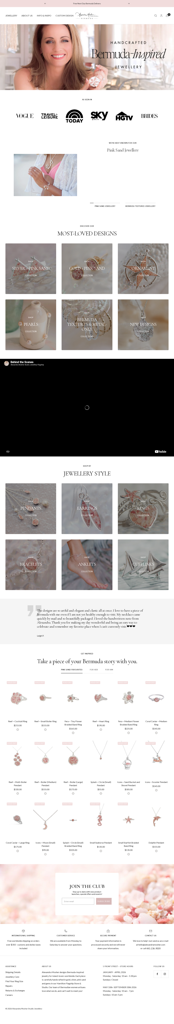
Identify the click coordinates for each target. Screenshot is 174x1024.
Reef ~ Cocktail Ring (17, 721)
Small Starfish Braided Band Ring (128, 844)
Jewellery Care (12, 976)
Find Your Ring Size (14, 981)
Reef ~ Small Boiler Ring (45, 721)
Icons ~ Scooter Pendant (156, 782)
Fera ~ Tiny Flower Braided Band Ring (73, 723)
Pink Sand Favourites (72, 670)
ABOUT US (26, 15)
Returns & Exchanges (15, 990)
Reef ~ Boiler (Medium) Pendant (45, 784)
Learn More (122, 193)
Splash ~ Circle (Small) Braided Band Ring (73, 844)
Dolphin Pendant (156, 842)
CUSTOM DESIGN (65, 15)
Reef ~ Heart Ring (101, 721)
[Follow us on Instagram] (165, 974)
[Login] (161, 15)
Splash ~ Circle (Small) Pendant (101, 784)
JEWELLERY (11, 15)
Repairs (9, 986)
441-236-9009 (153, 948)
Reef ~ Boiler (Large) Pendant (73, 784)
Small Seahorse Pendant (101, 842)
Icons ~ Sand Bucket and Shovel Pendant (128, 784)
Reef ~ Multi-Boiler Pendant (18, 784)
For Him (109, 670)
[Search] (155, 15)
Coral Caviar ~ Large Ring (17, 842)
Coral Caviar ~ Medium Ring (156, 723)
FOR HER (94, 670)
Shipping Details (13, 972)
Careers (9, 995)
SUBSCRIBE (103, 901)
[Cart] (167, 15)
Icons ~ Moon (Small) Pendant (45, 844)
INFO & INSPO (44, 15)
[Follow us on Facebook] (157, 974)
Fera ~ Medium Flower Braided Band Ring (128, 723)
